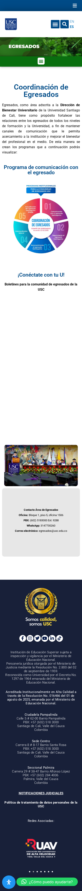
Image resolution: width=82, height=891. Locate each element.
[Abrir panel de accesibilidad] (9, 882)
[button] (74, 5)
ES (72, 27)
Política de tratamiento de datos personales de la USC (41, 804)
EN (72, 22)
